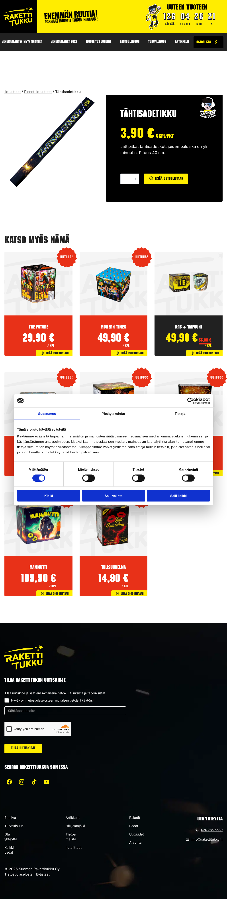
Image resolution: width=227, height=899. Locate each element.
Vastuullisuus (129, 42)
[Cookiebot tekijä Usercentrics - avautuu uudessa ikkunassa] (190, 400)
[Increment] (135, 179)
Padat (133, 826)
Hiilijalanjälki (75, 826)
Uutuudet (136, 834)
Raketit (134, 818)
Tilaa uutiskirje (23, 748)
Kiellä (48, 496)
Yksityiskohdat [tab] (113, 413)
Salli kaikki (178, 496)
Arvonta (135, 842)
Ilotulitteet (12, 91)
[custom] (9, 782)
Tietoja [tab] (180, 413)
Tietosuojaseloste (18, 874)
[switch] (88, 477)
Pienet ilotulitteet (38, 91)
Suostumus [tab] (47, 413)
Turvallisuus (157, 42)
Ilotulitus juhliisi (98, 42)
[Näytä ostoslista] (208, 42)
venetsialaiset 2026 (64, 42)
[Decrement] (123, 179)
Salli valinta (113, 496)
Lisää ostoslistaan (169, 179)
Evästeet (43, 874)
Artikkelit (182, 42)
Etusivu (10, 818)
